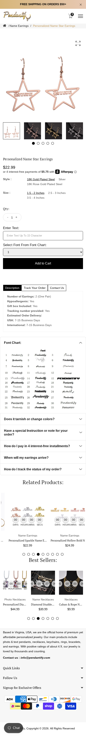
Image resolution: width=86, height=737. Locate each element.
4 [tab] (47, 143)
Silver (62, 179)
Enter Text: (11, 228)
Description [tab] (12, 287)
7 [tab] (52, 554)
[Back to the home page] (4, 25)
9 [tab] (62, 554)
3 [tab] (43, 143)
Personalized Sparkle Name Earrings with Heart (31, 540)
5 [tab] (52, 143)
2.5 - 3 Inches (57, 192)
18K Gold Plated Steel (41, 179)
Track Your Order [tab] (35, 287)
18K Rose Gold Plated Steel (44, 184)
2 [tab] (38, 143)
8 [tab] (57, 554)
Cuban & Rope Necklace (52, 604)
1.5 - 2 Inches (35, 192)
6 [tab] (47, 554)
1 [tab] (33, 143)
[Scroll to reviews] (43, 31)
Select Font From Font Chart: (25, 245)
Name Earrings (19, 25)
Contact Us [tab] (57, 287)
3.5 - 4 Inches (35, 197)
